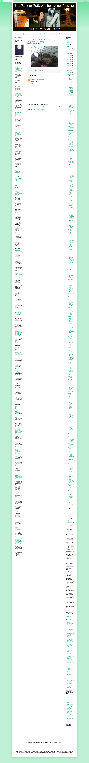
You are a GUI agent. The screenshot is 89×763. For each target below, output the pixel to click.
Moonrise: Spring (43, 33)
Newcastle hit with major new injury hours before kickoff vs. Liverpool (18, 182)
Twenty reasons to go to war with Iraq (71, 349)
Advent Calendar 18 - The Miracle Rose (70, 275)
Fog (69, 374)
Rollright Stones (70, 702)
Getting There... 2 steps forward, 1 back (18, 517)
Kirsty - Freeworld (69, 696)
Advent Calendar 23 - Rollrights (70, 194)
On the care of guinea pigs (70, 100)
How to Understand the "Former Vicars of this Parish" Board (70, 625)
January (70, 525)
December (70, 74)
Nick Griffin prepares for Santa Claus (70, 92)
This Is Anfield (18, 178)
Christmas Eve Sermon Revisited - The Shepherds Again (71, 224)
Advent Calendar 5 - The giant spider (71, 449)
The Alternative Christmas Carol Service (71, 176)
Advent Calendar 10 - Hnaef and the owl (71, 387)
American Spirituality (71, 377)
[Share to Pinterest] (42, 70)
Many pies (17, 250)
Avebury (69, 716)
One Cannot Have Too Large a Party (18, 311)
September (71, 507)
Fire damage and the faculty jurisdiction (18, 69)
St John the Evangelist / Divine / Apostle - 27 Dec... (71, 152)
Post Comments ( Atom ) (39, 109)
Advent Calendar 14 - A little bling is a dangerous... (71, 332)
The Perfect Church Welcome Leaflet (69, 667)
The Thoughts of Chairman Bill (18, 348)
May (69, 516)
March (69, 520)
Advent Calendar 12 (70, 354)
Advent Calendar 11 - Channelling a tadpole (71, 365)
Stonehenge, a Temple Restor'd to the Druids (70, 707)
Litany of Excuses (70, 267)
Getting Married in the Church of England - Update (70, 635)
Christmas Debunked (71, 488)
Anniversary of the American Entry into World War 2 (71, 409)
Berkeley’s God (18, 292)
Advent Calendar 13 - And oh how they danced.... (71, 342)
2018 (68, 55)
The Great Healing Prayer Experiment (71, 455)
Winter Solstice (70, 230)
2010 (68, 70)
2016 (68, 59)
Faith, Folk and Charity (18, 540)
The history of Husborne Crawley (70, 700)
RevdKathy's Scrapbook (18, 89)
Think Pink (70, 391)
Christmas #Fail (70, 171)
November (70, 500)
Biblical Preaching (17, 407)
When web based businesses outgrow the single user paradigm (18, 254)
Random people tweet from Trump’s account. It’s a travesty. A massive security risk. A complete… (18, 94)
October (70, 503)
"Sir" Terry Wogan (70, 270)
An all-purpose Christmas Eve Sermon (71, 240)
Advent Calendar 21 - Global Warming (71, 234)
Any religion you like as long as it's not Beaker (71, 209)
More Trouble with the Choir (71, 133)
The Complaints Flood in (71, 110)
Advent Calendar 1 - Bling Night (71, 492)
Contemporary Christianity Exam (70, 645)
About (25, 33)
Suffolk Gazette (17, 473)
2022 (68, 48)
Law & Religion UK (18, 66)
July (69, 513)
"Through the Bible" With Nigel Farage (70, 640)
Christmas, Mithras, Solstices (69, 686)
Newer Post (30, 106)
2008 (68, 529)
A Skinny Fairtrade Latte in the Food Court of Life (18, 333)
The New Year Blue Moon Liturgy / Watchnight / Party (71, 80)
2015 (68, 61)
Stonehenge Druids (69, 712)
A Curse (17, 152)
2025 (68, 42)
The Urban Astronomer (18, 430)
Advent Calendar (35, 72)
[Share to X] (39, 70)
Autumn (55, 33)
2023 (68, 46)
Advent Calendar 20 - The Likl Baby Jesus (70, 247)
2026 (68, 40)
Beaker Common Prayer (33, 33)
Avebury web (70, 704)
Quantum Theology (17, 133)
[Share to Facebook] (40, 70)
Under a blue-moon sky (71, 118)
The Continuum (18, 233)
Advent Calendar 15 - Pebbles (70, 320)
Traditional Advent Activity (70, 497)
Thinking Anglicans (17, 213)
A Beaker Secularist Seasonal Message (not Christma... (71, 183)
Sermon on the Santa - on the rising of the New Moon (71, 282)
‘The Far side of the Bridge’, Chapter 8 (18, 542)
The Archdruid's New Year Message (71, 105)
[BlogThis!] (37, 70)
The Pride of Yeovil (71, 294)
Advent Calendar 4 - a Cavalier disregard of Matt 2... (71, 466)
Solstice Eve (70, 251)
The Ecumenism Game (70, 444)
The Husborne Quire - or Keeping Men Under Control (70, 311)
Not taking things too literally (70, 461)
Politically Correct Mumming (71, 189)
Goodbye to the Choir (70, 114)
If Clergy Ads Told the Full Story (70, 650)
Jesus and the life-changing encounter (18, 314)
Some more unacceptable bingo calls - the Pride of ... (71, 142)
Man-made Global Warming (70, 263)
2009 (68, 72)
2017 (68, 57)
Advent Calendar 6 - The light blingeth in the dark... (71, 439)
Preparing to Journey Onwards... (17, 337)
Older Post (59, 106)
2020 (68, 51)
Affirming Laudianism (69, 714)
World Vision (69, 681)
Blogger (60, 742)
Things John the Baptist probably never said (71, 359)
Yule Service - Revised (71, 168)
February (70, 522)
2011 (68, 68)
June (69, 515)
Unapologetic (70, 683)
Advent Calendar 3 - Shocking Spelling (71, 481)
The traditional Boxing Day (70, 157)
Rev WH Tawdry (70, 718)
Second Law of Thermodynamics (71, 122)
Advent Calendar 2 (71, 485)
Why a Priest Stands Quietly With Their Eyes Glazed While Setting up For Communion (70, 656)
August (70, 510)
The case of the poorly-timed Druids (71, 199)
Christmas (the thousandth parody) (71, 325)
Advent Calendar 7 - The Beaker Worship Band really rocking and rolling (43, 41)
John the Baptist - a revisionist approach (71, 381)
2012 (68, 67)
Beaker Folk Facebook (18, 33)
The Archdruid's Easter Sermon (71, 86)
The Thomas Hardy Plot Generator (71, 371)
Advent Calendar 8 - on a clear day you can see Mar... (71, 417)
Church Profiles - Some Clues (70, 630)
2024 (68, 44)
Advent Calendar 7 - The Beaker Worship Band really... (71, 428)
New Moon (70, 316)
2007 (68, 531)
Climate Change (70, 434)
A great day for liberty (70, 297)
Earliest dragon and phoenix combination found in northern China (18, 192)
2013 (68, 65)
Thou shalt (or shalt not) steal (70, 204)
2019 (68, 53)
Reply (32, 83)
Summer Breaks (18, 391)
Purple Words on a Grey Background (18, 389)
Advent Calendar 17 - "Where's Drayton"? (71, 289)
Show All (22, 558)
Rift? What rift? (70, 422)
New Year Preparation (71, 127)
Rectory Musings (17, 450)
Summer (50, 33)
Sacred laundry (18, 134)
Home (44, 106)
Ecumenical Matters (70, 96)
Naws (16, 273)
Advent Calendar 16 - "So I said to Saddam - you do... (70, 302)
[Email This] (36, 70)
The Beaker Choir (70, 137)
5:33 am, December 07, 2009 (40, 79)
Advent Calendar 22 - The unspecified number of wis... (71, 215)
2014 (68, 63)
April (69, 518)
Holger (32, 79)
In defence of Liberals (71, 253)
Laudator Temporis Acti (18, 151)
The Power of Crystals (71, 147)
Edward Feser (18, 291)
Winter (60, 33)
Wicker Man (70, 130)
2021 (68, 49)
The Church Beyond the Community (69, 673)
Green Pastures (70, 680)
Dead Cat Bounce (18, 274)
